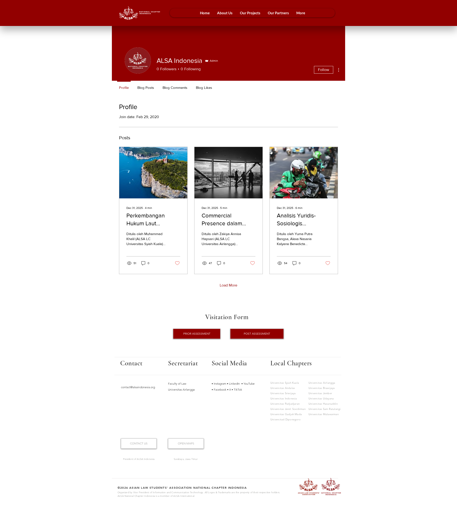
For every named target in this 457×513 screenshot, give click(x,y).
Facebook (220, 389)
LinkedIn (235, 383)
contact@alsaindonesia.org (138, 387)
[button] (224, 12)
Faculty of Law (177, 383)
